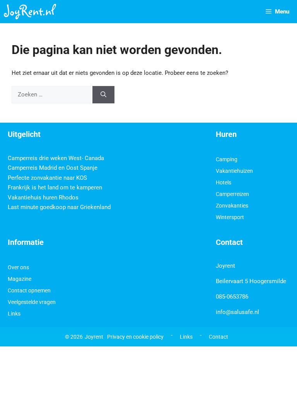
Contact (218, 337)
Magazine (19, 279)
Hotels (223, 182)
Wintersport (230, 217)
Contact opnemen (29, 290)
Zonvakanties (232, 206)
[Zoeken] (103, 94)
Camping (226, 159)
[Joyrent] (30, 11)
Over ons (18, 267)
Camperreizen (232, 194)
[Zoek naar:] (52, 94)
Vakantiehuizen (234, 171)
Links (14, 314)
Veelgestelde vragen (32, 302)
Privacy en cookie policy (135, 337)
